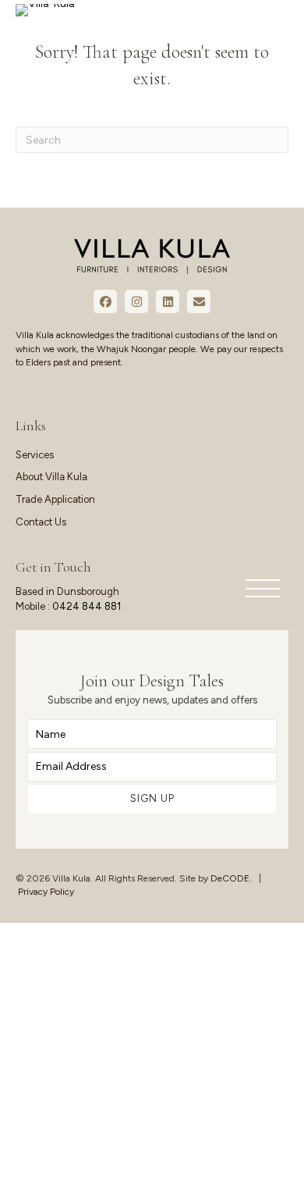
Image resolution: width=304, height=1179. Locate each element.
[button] (259, 589)
